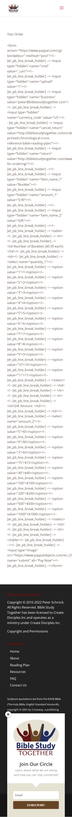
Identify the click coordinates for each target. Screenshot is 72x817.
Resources (18, 671)
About (14, 658)
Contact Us (18, 685)
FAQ (13, 678)
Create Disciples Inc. (45, 623)
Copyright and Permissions (27, 631)
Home (14, 651)
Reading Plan (20, 665)
